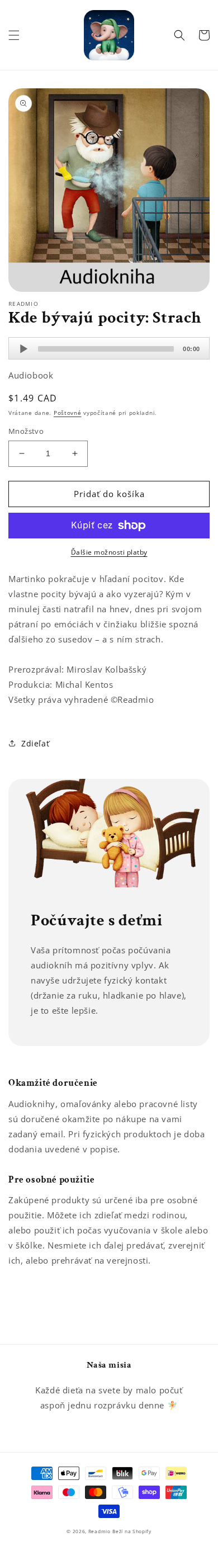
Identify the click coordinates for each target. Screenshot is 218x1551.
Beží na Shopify (131, 1531)
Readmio (99, 1531)
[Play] (23, 348)
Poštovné (68, 413)
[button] (14, 35)
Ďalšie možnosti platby (109, 552)
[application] (109, 348)
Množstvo (26, 431)
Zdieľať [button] (35, 743)
